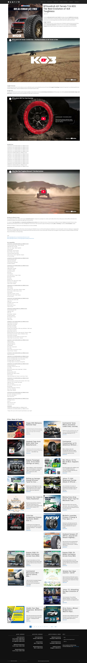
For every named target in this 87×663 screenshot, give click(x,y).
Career (71, 1)
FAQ (64, 637)
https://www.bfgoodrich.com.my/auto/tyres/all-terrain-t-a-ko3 (18, 237)
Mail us (65, 641)
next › (52, 626)
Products (49, 1)
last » (56, 626)
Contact (77, 1)
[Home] (13, 2)
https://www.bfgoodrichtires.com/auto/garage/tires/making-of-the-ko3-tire (20, 238)
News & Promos (63, 1)
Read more (28, 434)
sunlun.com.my (76, 646)
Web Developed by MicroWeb (43, 661)
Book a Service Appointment (69, 639)
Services (56, 1)
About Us (43, 1)
